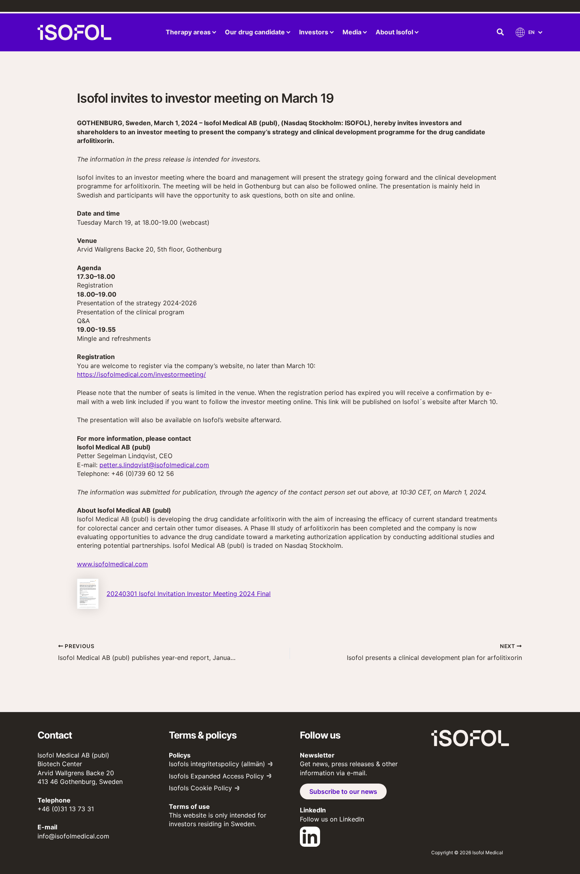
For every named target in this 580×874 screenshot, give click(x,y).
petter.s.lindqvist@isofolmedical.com (154, 465)
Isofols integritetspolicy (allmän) (217, 764)
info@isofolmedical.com (73, 836)
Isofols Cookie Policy (200, 788)
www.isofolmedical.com (112, 564)
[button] (501, 32)
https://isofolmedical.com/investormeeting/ (141, 374)
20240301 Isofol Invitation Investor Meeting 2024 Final (189, 594)
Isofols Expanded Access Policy (216, 776)
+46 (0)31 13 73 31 (65, 809)
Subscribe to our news (343, 791)
